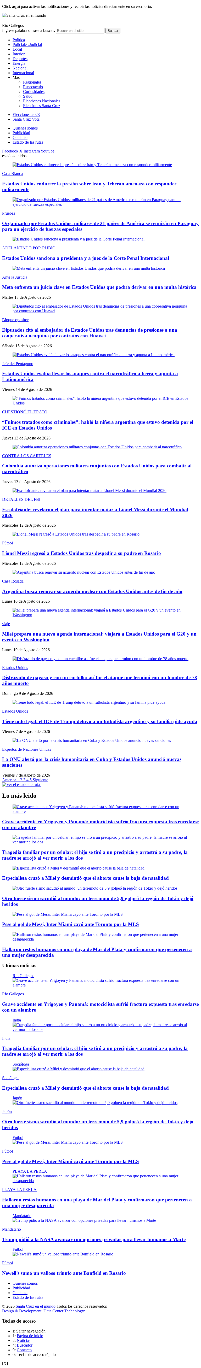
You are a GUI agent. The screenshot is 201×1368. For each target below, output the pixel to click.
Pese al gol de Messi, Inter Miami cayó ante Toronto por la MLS (70, 924)
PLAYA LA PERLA (30, 1171)
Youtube (47, 151)
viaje (6, 623)
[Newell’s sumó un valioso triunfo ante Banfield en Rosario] (63, 1254)
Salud (27, 96)
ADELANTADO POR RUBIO (28, 248)
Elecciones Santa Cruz (41, 105)
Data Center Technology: (64, 1311)
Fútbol (7, 543)
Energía (19, 63)
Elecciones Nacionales (41, 101)
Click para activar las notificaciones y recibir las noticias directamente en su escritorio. (77, 6)
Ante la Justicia (14, 277)
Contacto (20, 137)
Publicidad (21, 133)
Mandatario (22, 1215)
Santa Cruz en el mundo (35, 1306)
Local (17, 49)
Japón (17, 1098)
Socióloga (21, 1064)
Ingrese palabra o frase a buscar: (28, 30)
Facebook (10, 151)
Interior (19, 54)
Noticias (23, 1340)
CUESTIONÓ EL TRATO (24, 412)
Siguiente (40, 780)
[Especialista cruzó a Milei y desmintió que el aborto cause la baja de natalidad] (78, 868)
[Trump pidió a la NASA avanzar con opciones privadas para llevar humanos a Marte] (84, 1220)
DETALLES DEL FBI (21, 499)
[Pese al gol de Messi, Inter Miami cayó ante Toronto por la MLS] (68, 914)
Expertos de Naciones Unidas (26, 749)
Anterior (9, 780)
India (17, 1020)
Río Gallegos (23, 975)
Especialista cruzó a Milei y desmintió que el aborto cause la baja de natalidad (85, 878)
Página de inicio (30, 1336)
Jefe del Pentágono (17, 363)
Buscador (24, 1345)
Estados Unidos (15, 667)
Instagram (32, 151)
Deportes (20, 58)
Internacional (23, 73)
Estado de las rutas (28, 142)
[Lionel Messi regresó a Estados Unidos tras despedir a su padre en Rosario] (76, 534)
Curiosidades (33, 91)
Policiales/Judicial (27, 44)
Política (19, 40)
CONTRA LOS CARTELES (26, 456)
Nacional (20, 68)
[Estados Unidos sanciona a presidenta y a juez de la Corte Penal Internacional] (78, 239)
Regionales (32, 82)
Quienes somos (25, 128)
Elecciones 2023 (26, 114)
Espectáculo (33, 87)
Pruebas (8, 213)
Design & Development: (22, 1311)
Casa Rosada (13, 581)
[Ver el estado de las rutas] (21, 784)
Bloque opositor (15, 320)
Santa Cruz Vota (26, 119)
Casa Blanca (12, 173)
